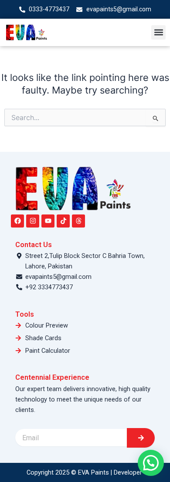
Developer (129, 472)
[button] (158, 32)
